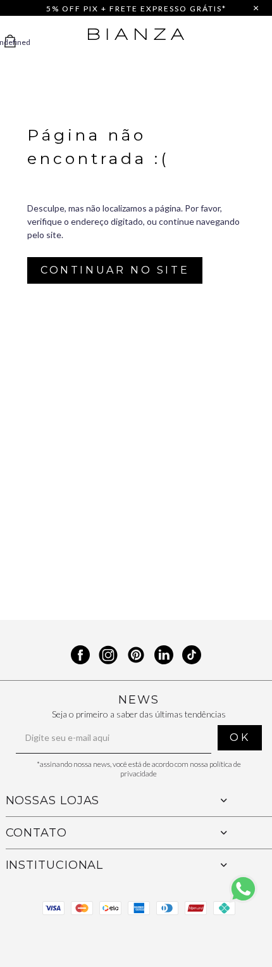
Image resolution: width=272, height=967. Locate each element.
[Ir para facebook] (80, 656)
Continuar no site (114, 270)
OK (240, 737)
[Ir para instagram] (108, 656)
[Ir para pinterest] (136, 656)
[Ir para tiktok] (191, 656)
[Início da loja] (136, 34)
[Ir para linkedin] (163, 656)
